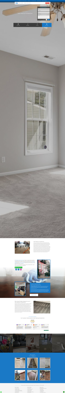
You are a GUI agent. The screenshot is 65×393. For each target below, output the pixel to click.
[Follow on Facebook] (18, 269)
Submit (48, 19)
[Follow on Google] (16, 269)
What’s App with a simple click (21, 265)
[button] (48, 326)
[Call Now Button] (63, 392)
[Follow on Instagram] (21, 269)
